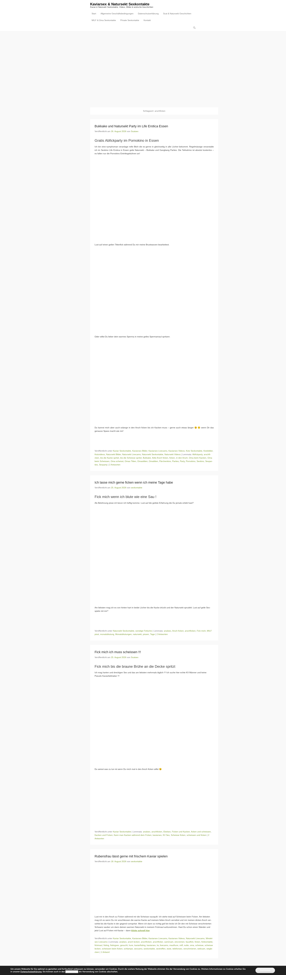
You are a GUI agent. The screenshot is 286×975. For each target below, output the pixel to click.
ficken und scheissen (201, 831)
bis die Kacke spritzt (109, 458)
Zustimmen (265, 970)
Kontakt (147, 20)
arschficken (190, 631)
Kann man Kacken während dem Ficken (132, 835)
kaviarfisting (140, 945)
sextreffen (160, 948)
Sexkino (200, 461)
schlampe (128, 948)
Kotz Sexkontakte (194, 451)
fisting (106, 945)
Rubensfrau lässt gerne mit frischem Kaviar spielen (131, 856)
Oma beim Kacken (197, 458)
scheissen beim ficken (112, 948)
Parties (175, 461)
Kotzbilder (208, 451)
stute (169, 948)
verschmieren (189, 948)
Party (182, 461)
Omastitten (142, 461)
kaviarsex (157, 835)
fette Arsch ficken (160, 458)
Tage (152, 634)
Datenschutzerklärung (148, 13)
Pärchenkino (165, 461)
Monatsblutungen (123, 634)
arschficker (158, 942)
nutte (186, 945)
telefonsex (177, 948)
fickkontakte (207, 942)
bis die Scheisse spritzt (131, 458)
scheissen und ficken (196, 835)
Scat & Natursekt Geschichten (177, 13)
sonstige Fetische (143, 631)
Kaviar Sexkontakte (122, 451)
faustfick (189, 942)
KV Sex (166, 835)
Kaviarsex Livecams (158, 451)
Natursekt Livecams (131, 454)
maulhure (173, 945)
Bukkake (147, 458)
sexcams (138, 948)
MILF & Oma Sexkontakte (104, 20)
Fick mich (201, 631)
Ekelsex (167, 831)
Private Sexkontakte (129, 20)
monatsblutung (107, 634)
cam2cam (168, 942)
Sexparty (103, 464)
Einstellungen (71, 971)
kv (158, 945)
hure (131, 945)
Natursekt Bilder (113, 454)
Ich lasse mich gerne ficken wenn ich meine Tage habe (134, 482)
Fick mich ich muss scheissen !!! (118, 652)
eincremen (180, 942)
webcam (201, 948)
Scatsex (134, 131)
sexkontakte (136, 487)
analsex (167, 631)
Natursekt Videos (172, 454)
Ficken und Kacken (181, 831)
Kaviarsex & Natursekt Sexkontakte (119, 4)
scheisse (199, 945)
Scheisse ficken (178, 835)
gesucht (124, 945)
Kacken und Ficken (104, 835)
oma (192, 945)
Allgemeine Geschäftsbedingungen (117, 13)
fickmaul (98, 945)
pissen (146, 634)
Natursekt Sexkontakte (152, 454)
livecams (164, 945)
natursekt (137, 634)
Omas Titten (130, 461)
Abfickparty (197, 454)
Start (94, 13)
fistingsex (114, 945)
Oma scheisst (117, 461)
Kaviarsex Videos (176, 451)
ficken (172, 458)
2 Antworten (114, 464)
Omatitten (153, 461)
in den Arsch (182, 458)
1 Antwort (105, 952)
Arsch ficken (178, 631)
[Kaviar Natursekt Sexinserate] (143, 67)
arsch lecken (134, 942)
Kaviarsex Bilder (139, 451)
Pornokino (190, 461)
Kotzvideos (100, 454)
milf (181, 945)
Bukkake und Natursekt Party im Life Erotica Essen (131, 126)
